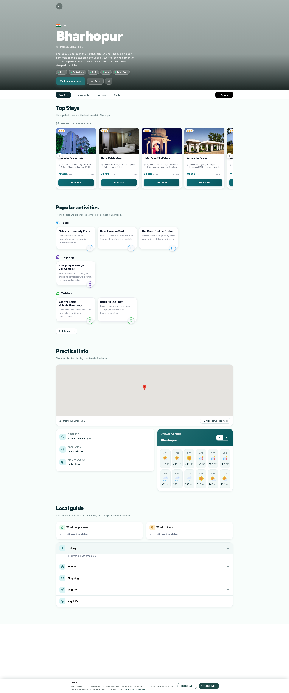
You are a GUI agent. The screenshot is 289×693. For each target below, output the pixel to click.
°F (226, 438)
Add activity (68, 331)
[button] (76, 158)
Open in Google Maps (217, 421)
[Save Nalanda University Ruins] (90, 248)
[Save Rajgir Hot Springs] (131, 320)
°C (220, 438)
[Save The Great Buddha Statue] (172, 248)
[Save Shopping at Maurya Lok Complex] (90, 284)
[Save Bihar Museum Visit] (131, 248)
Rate (97, 81)
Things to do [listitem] (82, 95)
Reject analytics (187, 686)
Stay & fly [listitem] (63, 95)
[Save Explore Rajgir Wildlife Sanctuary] (90, 320)
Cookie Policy (128, 689)
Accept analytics (208, 686)
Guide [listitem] (117, 95)
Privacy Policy (140, 689)
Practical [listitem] (101, 95)
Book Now (76, 182)
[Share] (108, 81)
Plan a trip (225, 95)
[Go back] (59, 6)
